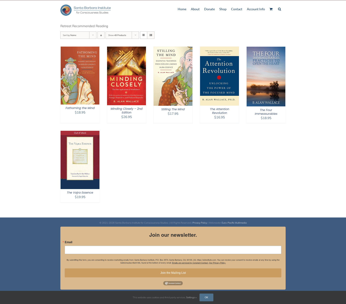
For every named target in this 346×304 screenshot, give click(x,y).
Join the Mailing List (173, 272)
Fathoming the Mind (80, 108)
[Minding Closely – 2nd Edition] (126, 49)
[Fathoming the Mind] (80, 49)
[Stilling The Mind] (173, 49)
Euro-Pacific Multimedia (234, 222)
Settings (190, 297)
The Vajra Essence (80, 192)
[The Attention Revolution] (219, 49)
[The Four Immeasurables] (266, 49)
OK (206, 297)
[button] (279, 8)
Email (68, 242)
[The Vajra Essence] (80, 133)
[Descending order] (101, 35)
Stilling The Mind (173, 109)
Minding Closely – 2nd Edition (127, 111)
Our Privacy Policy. (217, 262)
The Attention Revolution (219, 111)
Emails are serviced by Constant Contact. (190, 262)
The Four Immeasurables (266, 112)
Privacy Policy (199, 222)
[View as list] (150, 35)
